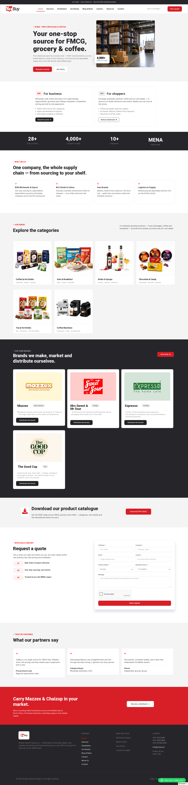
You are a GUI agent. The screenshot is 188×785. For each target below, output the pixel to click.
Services (50, 9)
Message (101, 574)
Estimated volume (141, 565)
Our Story (61, 69)
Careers (99, 9)
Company (139, 545)
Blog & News (88, 9)
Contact (121, 9)
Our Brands (74, 9)
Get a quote (174, 9)
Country (138, 555)
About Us (110, 9)
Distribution (62, 9)
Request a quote (42, 69)
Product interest (103, 565)
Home (40, 9)
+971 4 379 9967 (153, 9)
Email (100, 555)
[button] (172, 780)
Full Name (101, 545)
